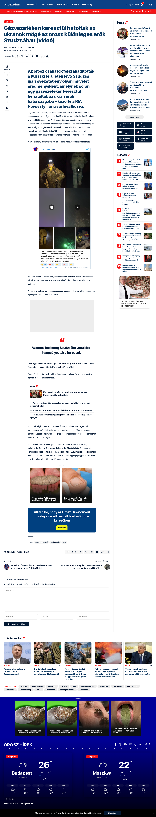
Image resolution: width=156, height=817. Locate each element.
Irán (8, 11)
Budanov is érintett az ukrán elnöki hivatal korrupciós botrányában (63, 410)
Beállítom (62, 528)
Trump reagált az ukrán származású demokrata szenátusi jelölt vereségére (137, 671)
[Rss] (150, 11)
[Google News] (139, 11)
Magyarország (46, 11)
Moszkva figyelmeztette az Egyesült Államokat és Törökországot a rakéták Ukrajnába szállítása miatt (131, 164)
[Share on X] (22, 56)
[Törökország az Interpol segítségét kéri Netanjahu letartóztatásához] (122, 88)
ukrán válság (18, 11)
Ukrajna (7, 665)
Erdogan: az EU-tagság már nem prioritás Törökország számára (131, 258)
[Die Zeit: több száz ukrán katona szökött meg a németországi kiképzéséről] (47, 653)
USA (74, 686)
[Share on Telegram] (32, 56)
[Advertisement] (62, 316)
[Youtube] (125, 132)
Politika (8, 22)
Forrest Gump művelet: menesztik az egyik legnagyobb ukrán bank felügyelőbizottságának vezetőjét (75, 674)
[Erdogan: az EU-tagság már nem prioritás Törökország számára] (148, 258)
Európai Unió (70, 11)
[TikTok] (142, 11)
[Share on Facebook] (17, 56)
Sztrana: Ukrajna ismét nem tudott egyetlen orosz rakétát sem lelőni (131, 226)
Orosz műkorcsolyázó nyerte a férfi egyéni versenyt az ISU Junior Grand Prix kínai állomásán (140, 50)
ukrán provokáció (41, 542)
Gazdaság (118, 686)
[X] (133, 11)
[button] (146, 5)
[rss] (125, 146)
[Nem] (153, 813)
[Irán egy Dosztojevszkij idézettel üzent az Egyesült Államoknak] (148, 186)
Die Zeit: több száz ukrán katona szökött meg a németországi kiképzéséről (46, 671)
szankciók (58, 11)
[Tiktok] (143, 132)
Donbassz (50, 690)
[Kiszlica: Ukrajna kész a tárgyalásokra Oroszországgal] (17, 653)
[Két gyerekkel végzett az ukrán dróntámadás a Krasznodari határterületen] (36, 394)
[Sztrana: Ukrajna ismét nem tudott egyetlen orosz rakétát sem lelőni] (148, 226)
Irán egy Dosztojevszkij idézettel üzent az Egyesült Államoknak (131, 186)
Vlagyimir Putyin (31, 11)
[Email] (37, 56)
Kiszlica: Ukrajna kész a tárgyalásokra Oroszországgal (14, 671)
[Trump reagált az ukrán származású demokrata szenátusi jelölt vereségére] (138, 653)
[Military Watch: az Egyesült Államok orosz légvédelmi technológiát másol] (148, 267)
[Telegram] (148, 11)
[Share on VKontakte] (27, 56)
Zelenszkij (10, 690)
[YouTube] (136, 11)
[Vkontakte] (145, 11)
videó (64, 542)
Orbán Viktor (96, 11)
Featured (52, 686)
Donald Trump (84, 11)
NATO (39, 690)
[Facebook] (131, 11)
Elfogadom (112, 813)
